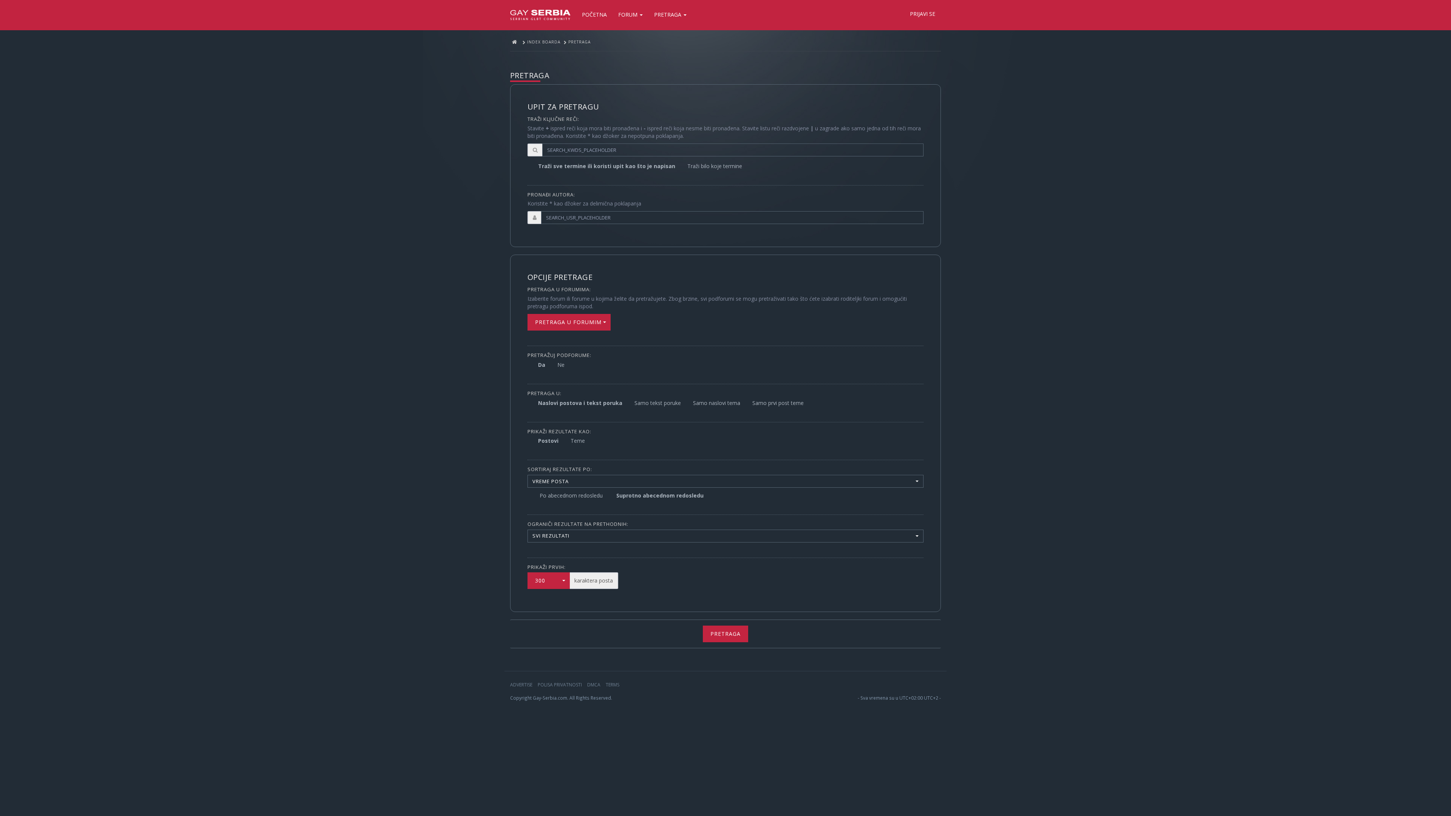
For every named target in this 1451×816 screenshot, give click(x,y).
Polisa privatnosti (560, 685)
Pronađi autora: (551, 194)
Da (541, 364)
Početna (594, 14)
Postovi (548, 440)
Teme (578, 440)
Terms (612, 685)
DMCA (593, 685)
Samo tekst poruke (657, 402)
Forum (628, 14)
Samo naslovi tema (716, 402)
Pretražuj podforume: (559, 355)
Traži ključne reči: (553, 119)
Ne (561, 364)
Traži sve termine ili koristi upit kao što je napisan (606, 166)
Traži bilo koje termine (714, 166)
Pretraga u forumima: (559, 289)
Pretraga (668, 14)
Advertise (521, 685)
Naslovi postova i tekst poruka (580, 402)
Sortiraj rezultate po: (559, 469)
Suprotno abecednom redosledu (660, 495)
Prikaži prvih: (546, 567)
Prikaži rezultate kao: (559, 431)
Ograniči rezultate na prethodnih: (577, 524)
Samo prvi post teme (778, 402)
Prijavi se (922, 13)
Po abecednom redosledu (571, 495)
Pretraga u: (544, 393)
